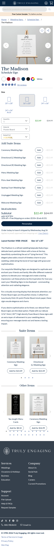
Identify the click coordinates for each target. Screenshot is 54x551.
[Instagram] (18, 521)
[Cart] (51, 3)
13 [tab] (10, 435)
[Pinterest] (14, 521)
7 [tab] (29, 431)
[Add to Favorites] (42, 30)
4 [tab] (32, 378)
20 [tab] (36, 435)
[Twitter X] (7, 521)
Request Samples (8, 507)
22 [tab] (44, 435)
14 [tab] (14, 435)
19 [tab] (32, 435)
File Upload (6, 499)
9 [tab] (36, 431)
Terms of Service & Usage (12, 537)
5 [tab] (21, 431)
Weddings (5, 467)
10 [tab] (40, 431)
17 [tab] (25, 435)
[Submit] (49, 9)
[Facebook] (10, 521)
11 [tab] (44, 431)
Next (48, 45)
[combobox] (27, 9)
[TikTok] (3, 521)
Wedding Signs (16, 19)
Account (5, 495)
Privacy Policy (7, 541)
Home (4, 19)
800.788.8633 (10, 525)
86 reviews (22, 85)
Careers (31, 479)
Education (5, 479)
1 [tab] (21, 378)
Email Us (27, 525)
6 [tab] (25, 431)
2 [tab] (25, 378)
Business (5, 475)
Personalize (27, 223)
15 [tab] (17, 435)
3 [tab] (29, 378)
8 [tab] (32, 431)
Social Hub (32, 471)
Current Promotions (37, 483)
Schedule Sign (33, 19)
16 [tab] (21, 435)
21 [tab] (40, 435)
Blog (30, 475)
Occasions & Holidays (10, 471)
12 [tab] (47, 431)
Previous (6, 45)
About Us (32, 467)
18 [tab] (29, 435)
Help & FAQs (6, 503)
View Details (43, 233)
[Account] (46, 3)
